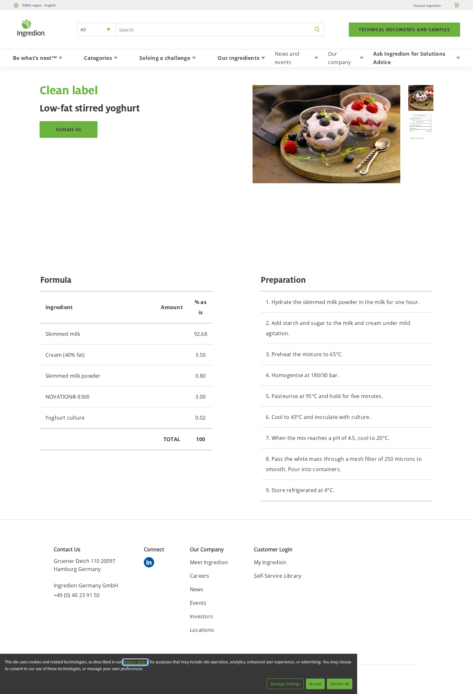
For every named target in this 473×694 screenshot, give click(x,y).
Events (198, 602)
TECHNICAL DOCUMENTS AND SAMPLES (404, 30)
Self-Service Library (277, 575)
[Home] (31, 38)
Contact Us (68, 129)
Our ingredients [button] (238, 58)
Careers (199, 575)
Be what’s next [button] (35, 58)
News (196, 589)
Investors (201, 616)
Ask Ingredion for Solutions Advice (409, 58)
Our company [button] (339, 58)
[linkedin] (150, 563)
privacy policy (135, 662)
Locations (202, 629)
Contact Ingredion (427, 5)
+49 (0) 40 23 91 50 (77, 595)
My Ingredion (270, 562)
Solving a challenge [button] (164, 58)
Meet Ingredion (209, 562)
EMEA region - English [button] (39, 5)
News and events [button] (287, 58)
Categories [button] (98, 58)
